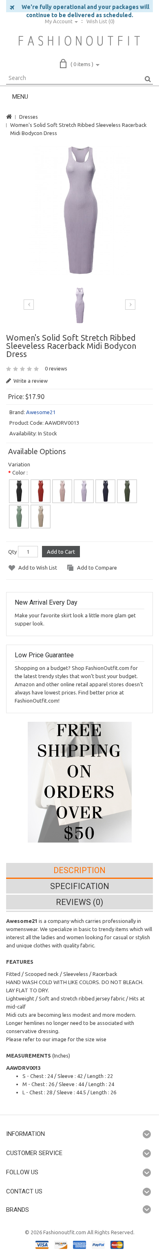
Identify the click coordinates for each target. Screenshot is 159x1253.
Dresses (28, 117)
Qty (12, 551)
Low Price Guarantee (44, 655)
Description (79, 870)
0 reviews (56, 368)
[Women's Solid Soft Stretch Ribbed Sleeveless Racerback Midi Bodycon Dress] (80, 210)
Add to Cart (61, 551)
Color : (20, 472)
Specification (79, 886)
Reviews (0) (79, 902)
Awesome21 (40, 412)
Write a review (30, 381)
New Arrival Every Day (46, 602)
